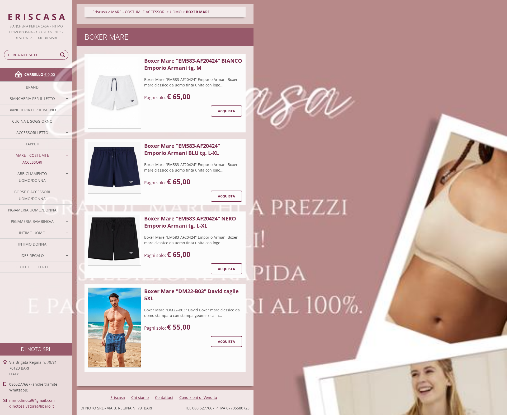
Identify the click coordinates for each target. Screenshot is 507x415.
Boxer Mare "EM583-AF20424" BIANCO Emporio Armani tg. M (193, 64)
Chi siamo (140, 397)
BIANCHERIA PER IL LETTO (32, 98)
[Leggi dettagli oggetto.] (114, 93)
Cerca (63, 55)
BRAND (32, 87)
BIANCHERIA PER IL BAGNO (32, 109)
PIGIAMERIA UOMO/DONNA (32, 210)
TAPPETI (32, 143)
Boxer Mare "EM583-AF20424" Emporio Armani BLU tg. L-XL (182, 149)
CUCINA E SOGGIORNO (32, 121)
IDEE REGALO (32, 255)
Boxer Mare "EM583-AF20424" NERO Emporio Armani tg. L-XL (190, 222)
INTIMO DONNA (32, 244)
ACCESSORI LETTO (32, 132)
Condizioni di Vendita (198, 397)
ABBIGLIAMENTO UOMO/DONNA (32, 177)
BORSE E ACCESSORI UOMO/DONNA (32, 195)
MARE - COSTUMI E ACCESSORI (32, 159)
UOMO (176, 11)
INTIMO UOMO (32, 232)
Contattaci (164, 397)
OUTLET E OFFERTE (32, 266)
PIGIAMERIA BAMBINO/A (32, 221)
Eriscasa (99, 11)
